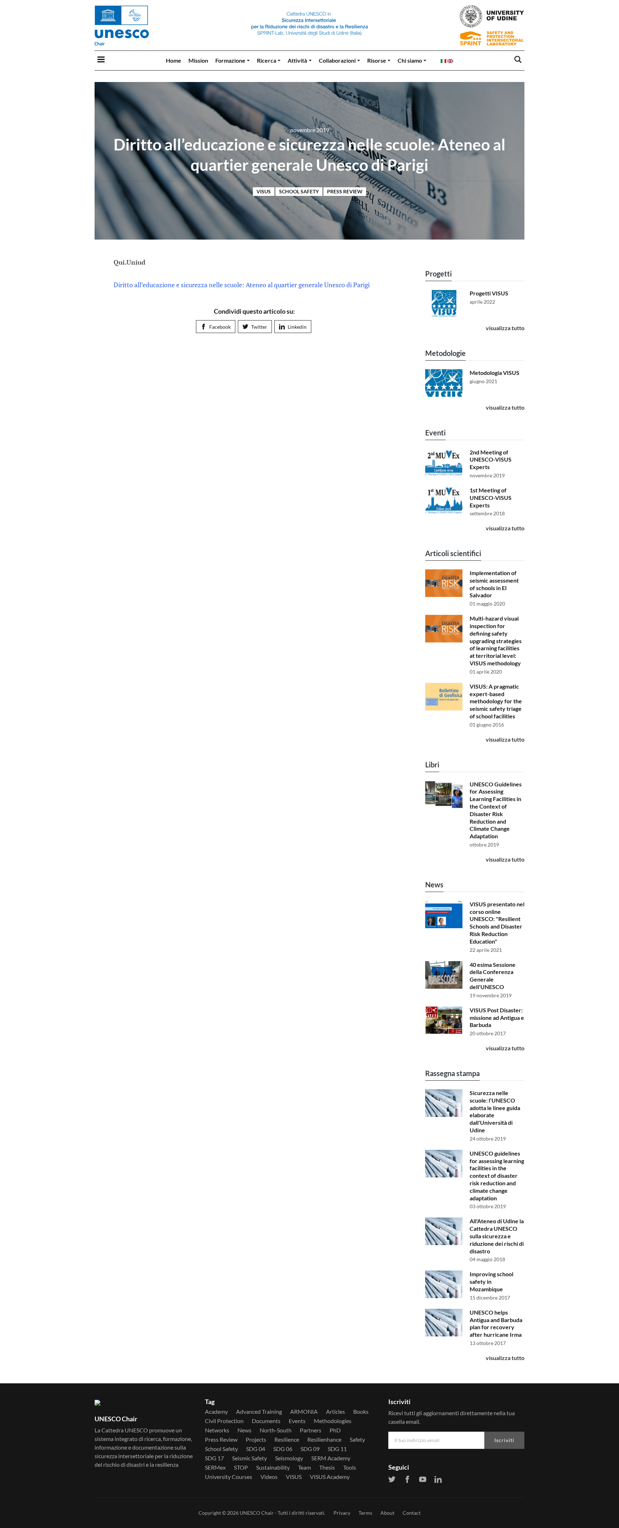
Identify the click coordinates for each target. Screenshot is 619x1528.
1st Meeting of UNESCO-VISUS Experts (491, 497)
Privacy (342, 1513)
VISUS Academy (330, 1477)
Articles (335, 1411)
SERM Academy (330, 1458)
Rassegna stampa (452, 1073)
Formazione (230, 60)
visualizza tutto (505, 327)
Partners (310, 1430)
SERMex (215, 1467)
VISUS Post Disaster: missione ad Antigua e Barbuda (497, 1017)
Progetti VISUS (489, 293)
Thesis (327, 1467)
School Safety (299, 191)
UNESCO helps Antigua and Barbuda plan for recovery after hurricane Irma (496, 1323)
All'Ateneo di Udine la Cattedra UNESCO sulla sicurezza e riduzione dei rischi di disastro (497, 1236)
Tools (349, 1467)
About (387, 1513)
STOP (241, 1467)
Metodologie (445, 353)
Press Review (345, 191)
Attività (297, 60)
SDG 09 (310, 1449)
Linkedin (297, 327)
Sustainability (273, 1467)
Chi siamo (410, 60)
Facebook (220, 327)
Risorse (376, 60)
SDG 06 (282, 1449)
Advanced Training (259, 1411)
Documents (266, 1421)
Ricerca (266, 60)
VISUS (263, 191)
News (434, 884)
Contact (412, 1513)
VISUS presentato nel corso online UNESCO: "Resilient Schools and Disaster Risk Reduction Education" (497, 923)
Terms (365, 1513)
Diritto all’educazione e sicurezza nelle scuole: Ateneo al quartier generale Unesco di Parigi (242, 284)
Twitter (259, 327)
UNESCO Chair (257, 1513)
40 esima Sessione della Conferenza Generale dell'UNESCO (492, 975)
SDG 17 (214, 1458)
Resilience (286, 1439)
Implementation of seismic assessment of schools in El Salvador (494, 583)
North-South (276, 1430)
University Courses (228, 1477)
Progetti (438, 273)
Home (173, 60)
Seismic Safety (249, 1458)
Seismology (289, 1458)
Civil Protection (224, 1421)
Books (361, 1411)
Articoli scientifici (453, 553)
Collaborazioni (337, 60)
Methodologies (332, 1421)
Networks (217, 1430)
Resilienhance (324, 1439)
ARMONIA (304, 1411)
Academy (216, 1411)
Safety (357, 1439)
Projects (256, 1439)
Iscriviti (504, 1440)
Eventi (435, 432)
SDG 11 (337, 1449)
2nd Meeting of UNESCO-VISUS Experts (491, 460)
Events (297, 1421)
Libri (432, 764)
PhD (335, 1430)
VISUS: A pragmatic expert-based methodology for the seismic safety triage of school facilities (496, 701)
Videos (269, 1477)
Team (304, 1467)
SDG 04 (255, 1449)
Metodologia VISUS (494, 372)
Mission (198, 60)
